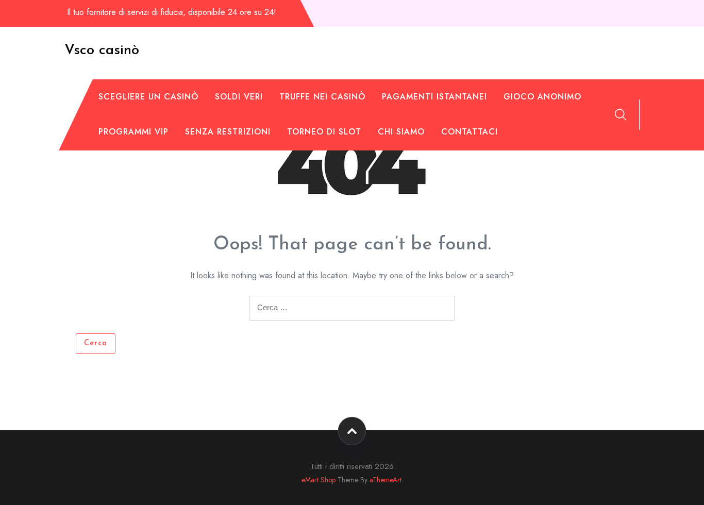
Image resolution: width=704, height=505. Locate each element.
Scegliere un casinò (148, 97)
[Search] (620, 114)
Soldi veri (239, 97)
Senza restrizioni (228, 132)
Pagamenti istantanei (434, 97)
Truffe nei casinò (322, 97)
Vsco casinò (101, 50)
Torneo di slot (324, 132)
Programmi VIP (133, 132)
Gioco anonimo (542, 97)
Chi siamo (401, 132)
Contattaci (469, 132)
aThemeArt (385, 480)
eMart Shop (318, 480)
